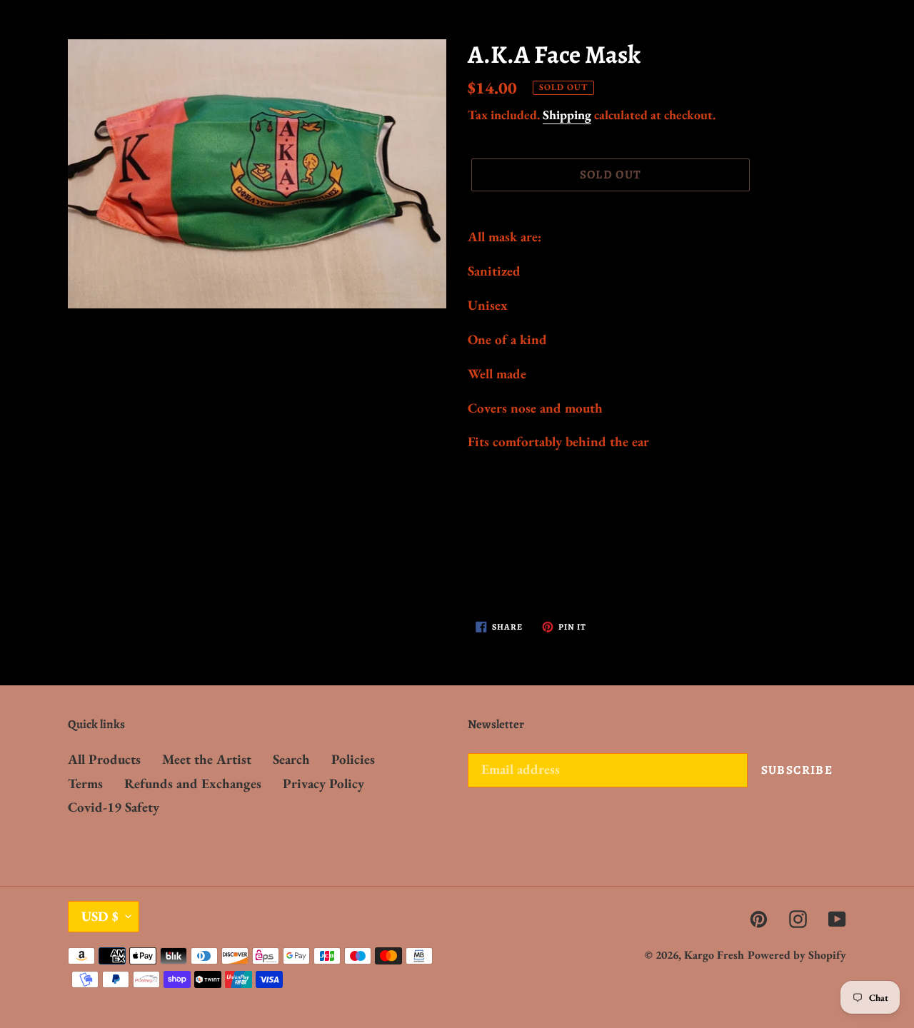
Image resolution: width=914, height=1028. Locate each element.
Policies (353, 759)
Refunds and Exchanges (192, 783)
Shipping (567, 114)
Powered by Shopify (797, 954)
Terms (85, 783)
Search (291, 759)
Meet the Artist (206, 759)
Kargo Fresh (714, 954)
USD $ (100, 916)
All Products (104, 759)
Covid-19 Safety (113, 807)
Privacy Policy (323, 783)
